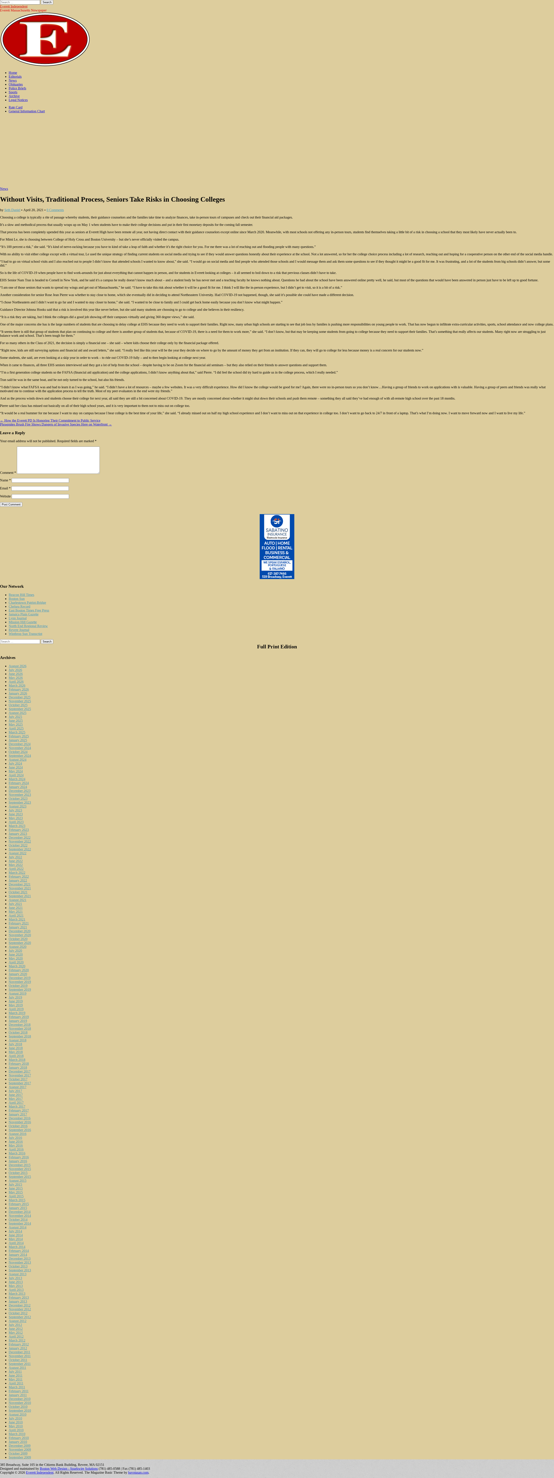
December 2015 (20, 1165)
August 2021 (17, 900)
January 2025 (18, 740)
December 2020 (20, 931)
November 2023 (20, 794)
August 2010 (17, 1414)
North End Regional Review (28, 626)
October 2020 (18, 939)
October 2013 (18, 1266)
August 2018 (17, 1040)
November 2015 (20, 1169)
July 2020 (15, 950)
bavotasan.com (138, 1472)
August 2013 (17, 1274)
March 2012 (17, 1340)
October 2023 (18, 798)
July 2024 (15, 763)
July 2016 (15, 1138)
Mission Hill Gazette (23, 622)
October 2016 (18, 1126)
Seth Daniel (12, 210)
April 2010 (16, 1430)
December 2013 (20, 1258)
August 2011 (17, 1368)
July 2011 (15, 1371)
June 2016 (16, 1141)
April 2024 (16, 775)
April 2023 (16, 822)
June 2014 (16, 1235)
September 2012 (20, 1317)
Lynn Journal (18, 618)
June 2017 (16, 1095)
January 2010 (18, 1442)
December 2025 (20, 697)
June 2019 (16, 1001)
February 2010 (19, 1438)
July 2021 (15, 904)
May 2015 (16, 1192)
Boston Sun (17, 599)
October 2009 (18, 1453)
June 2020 (16, 954)
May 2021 (16, 911)
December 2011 (19, 1352)
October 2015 (18, 1173)
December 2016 (20, 1118)
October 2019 (18, 985)
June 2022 (16, 861)
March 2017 (17, 1106)
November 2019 (20, 982)
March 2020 (17, 966)
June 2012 (16, 1329)
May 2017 (16, 1099)
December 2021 (20, 884)
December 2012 (20, 1305)
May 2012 (16, 1332)
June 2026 (16, 674)
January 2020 (18, 974)
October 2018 (18, 1032)
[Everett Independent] (45, 65)
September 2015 (20, 1177)
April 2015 (16, 1196)
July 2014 (15, 1231)
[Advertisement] (277, 152)
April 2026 (16, 681)
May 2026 (16, 678)
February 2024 (19, 783)
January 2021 (18, 927)
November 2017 (20, 1075)
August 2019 (17, 993)
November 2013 (20, 1262)
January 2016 (18, 1161)
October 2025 (18, 705)
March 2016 (17, 1153)
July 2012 (15, 1325)
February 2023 (19, 830)
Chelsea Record (19, 606)
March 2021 (17, 919)
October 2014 (18, 1219)
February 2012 (19, 1344)
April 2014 (16, 1243)
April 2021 (16, 915)
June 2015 (16, 1188)
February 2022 (19, 876)
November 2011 (20, 1356)
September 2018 (20, 1036)
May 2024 (16, 771)
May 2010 (16, 1426)
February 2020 (19, 970)
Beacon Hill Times (21, 595)
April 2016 (16, 1149)
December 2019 (20, 978)
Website (5, 496)
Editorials (15, 76)
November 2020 (20, 935)
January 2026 (18, 693)
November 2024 (20, 748)
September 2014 (20, 1223)
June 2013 (16, 1282)
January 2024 (18, 787)
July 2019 (15, 997)
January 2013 (18, 1301)
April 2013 (16, 1290)
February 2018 (19, 1063)
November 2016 (20, 1122)
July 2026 (15, 670)
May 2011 (16, 1379)
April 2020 (16, 962)
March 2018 (17, 1060)
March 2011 (17, 1387)
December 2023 (20, 791)
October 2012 (18, 1313)
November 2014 (20, 1215)
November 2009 (20, 1449)
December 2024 (20, 744)
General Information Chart (27, 111)
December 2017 (20, 1071)
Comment (8, 472)
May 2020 (16, 958)
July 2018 (15, 1044)
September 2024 (20, 756)
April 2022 (16, 869)
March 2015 (17, 1200)
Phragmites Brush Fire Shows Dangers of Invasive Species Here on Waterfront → (56, 424)
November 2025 (20, 701)
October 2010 (18, 1406)
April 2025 (16, 728)
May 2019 (16, 1005)
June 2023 (16, 814)
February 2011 (19, 1391)
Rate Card (16, 107)
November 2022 (20, 841)
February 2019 (19, 1017)
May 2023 (16, 818)
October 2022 (18, 845)
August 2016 (17, 1134)
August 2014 (17, 1227)
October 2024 (18, 752)
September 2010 (20, 1410)
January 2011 (18, 1395)
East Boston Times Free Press (29, 610)
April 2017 (16, 1102)
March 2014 (17, 1247)
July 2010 (15, 1418)
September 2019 (20, 989)
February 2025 (19, 736)
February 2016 (19, 1157)
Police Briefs (17, 88)
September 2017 (20, 1083)
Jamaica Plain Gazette (24, 614)
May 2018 (16, 1052)
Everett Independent (13, 6)
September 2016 (20, 1130)
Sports (13, 92)
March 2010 (17, 1434)
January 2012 (18, 1348)
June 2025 (16, 720)
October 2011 (18, 1360)
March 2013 (17, 1293)
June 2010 (16, 1422)
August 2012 (17, 1321)
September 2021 (20, 896)
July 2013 (15, 1278)
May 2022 (16, 865)
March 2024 (17, 779)
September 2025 (20, 709)
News (13, 80)
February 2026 (19, 689)
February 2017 (19, 1110)
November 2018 (20, 1028)
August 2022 (17, 853)
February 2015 (19, 1204)
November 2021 (20, 888)
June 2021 (16, 908)
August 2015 (17, 1180)
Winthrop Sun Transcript (25, 634)
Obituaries (16, 84)
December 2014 (20, 1212)
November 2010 (20, 1403)
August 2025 (17, 713)
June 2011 (16, 1375)
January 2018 (18, 1067)
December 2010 (20, 1399)
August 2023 (17, 806)
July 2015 (15, 1184)
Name (5, 480)
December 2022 (20, 837)
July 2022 (15, 857)
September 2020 (20, 943)
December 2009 (20, 1445)
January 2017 (18, 1114)
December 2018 (20, 1024)
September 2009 (20, 1457)
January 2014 (18, 1254)
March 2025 (17, 732)
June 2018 (16, 1048)
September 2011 (20, 1364)
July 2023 (15, 810)
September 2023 (20, 802)
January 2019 (18, 1021)
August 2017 (17, 1087)
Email (5, 488)
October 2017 (18, 1079)
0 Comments (55, 210)
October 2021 (18, 892)
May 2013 (16, 1286)
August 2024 (17, 759)
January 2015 (18, 1208)
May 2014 (16, 1239)
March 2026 (17, 685)
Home (13, 72)
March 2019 (17, 1013)
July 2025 (15, 717)
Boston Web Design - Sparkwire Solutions (69, 1468)
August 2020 (17, 947)
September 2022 (20, 849)
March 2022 (17, 872)
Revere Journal (19, 630)
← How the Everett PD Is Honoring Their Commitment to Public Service (50, 420)
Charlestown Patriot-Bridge (27, 602)
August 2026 (17, 666)
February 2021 (19, 923)
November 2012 (20, 1309)
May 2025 (16, 724)
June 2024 (16, 767)
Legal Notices (18, 100)
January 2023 (18, 833)
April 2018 (16, 1056)
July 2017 (15, 1091)
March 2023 (17, 826)
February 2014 (19, 1251)
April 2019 (16, 1009)
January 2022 (18, 880)
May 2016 (16, 1145)
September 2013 (20, 1270)
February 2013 (19, 1297)
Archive (14, 96)
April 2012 (16, 1336)
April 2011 (16, 1383)
